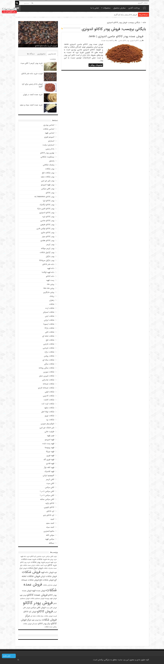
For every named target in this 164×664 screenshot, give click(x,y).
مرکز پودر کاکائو (44, 623)
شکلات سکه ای (48, 360)
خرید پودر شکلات (38, 562)
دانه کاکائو (50, 276)
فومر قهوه (50, 435)
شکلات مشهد (49, 407)
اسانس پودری (48, 125)
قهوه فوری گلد (48, 459)
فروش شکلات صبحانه (30, 579)
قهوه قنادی (50, 463)
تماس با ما (94, 8)
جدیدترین (52, 53)
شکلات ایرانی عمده (34, 565)
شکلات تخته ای (48, 336)
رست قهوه (50, 280)
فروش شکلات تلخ (46, 579)
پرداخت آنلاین (134, 8)
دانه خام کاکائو (48, 264)
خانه (144, 7)
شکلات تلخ (50, 340)
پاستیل (51, 160)
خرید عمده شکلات (28, 559)
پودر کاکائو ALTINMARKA (44, 196)
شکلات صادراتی (48, 379)
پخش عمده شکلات (50, 627)
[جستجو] (17, 3)
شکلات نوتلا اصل (47, 411)
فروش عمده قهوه (38, 590)
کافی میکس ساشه (47, 499)
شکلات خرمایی (48, 348)
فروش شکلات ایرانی (49, 576)
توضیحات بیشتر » (95, 65)
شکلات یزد (50, 419)
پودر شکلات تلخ (48, 172)
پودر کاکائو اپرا (48, 200)
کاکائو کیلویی (49, 507)
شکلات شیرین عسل (46, 375)
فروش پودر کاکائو (38, 603)
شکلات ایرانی (49, 320)
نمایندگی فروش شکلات (30, 624)
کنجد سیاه (50, 527)
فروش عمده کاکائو (37, 595)
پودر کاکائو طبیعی (47, 224)
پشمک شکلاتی (48, 164)
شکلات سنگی (49, 364)
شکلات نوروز (49, 415)
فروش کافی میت (51, 608)
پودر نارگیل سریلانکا (46, 260)
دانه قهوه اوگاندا (48, 272)
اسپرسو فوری (49, 137)
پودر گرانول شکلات (47, 252)
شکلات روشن (49, 356)
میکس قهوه (49, 539)
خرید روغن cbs (52, 559)
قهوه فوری (50, 455)
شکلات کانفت (49, 399)
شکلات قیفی (49, 391)
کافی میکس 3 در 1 (47, 495)
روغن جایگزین (48, 292)
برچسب (53, 59)
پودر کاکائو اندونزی (136, 40)
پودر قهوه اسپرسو (47, 184)
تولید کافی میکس (51, 556)
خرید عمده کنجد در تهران (128, 15)
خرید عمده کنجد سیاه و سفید (31, 105)
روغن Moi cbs (49, 288)
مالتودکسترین (49, 531)
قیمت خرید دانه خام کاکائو (32, 73)
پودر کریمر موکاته (47, 248)
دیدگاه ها (31, 53)
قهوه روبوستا (49, 447)
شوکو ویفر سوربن (47, 423)
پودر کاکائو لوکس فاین (45, 228)
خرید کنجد (43, 565)
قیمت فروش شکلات (50, 616)
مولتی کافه (50, 535)
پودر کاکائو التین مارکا (45, 208)
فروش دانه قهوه (47, 572)
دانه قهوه (50, 268)
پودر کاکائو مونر (48, 236)
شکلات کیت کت (48, 403)
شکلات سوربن (48, 371)
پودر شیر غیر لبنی (47, 180)
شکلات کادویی (48, 395)
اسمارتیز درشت (48, 144)
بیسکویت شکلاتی (47, 156)
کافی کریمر (50, 479)
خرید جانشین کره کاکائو (37, 556)
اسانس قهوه (49, 133)
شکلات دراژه (49, 352)
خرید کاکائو (52, 565)
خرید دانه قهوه (25, 556)
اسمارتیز (51, 141)
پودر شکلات (49, 168)
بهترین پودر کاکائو (47, 152)
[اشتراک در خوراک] (62, 28)
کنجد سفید (50, 523)
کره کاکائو (50, 511)
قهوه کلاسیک (49, 471)
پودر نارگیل (50, 256)
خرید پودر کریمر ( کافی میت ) (31, 64)
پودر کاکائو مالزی (47, 232)
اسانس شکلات (48, 129)
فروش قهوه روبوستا (51, 598)
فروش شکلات (31, 572)
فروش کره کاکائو (30, 611)
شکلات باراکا (49, 328)
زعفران (51, 300)
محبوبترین (41, 53)
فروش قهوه (23, 595)
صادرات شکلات (48, 568)
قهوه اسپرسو (49, 439)
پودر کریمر (50, 244)
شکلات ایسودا (48, 324)
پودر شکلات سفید (47, 176)
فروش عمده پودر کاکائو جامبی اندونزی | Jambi (116, 36)
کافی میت (50, 483)
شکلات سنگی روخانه (46, 367)
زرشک (52, 296)
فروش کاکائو (45, 611)
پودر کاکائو (50, 192)
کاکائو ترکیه (49, 503)
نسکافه (51, 543)
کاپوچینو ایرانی (48, 475)
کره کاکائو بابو (48, 515)
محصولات (106, 8)
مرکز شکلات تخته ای (36, 616)
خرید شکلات (42, 559)
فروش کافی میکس (38, 607)
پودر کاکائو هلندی (47, 240)
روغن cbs (50, 284)
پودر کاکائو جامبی (123, 40)
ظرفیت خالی (49, 431)
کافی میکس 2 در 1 (47, 491)
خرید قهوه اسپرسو (51, 562)
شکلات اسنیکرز (48, 312)
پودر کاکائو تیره (48, 216)
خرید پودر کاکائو (25, 562)
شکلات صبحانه (48, 383)
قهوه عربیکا (50, 451)
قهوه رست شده (48, 443)
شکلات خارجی (48, 344)
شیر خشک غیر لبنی (47, 427)
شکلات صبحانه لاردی (46, 387)
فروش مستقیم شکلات (37, 598)
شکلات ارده (49, 308)
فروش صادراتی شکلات (50, 585)
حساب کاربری (143, 3)
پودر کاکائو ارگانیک (47, 204)
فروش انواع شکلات (35, 568)
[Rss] (32, 3)
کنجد (52, 519)
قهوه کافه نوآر (49, 467)
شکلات (51, 304)
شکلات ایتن (49, 316)
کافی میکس (49, 487)
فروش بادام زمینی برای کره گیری (43, 46)
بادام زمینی (50, 148)
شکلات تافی (49, 332)
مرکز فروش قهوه (36, 620)
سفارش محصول (119, 8)
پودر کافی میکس (47, 188)
